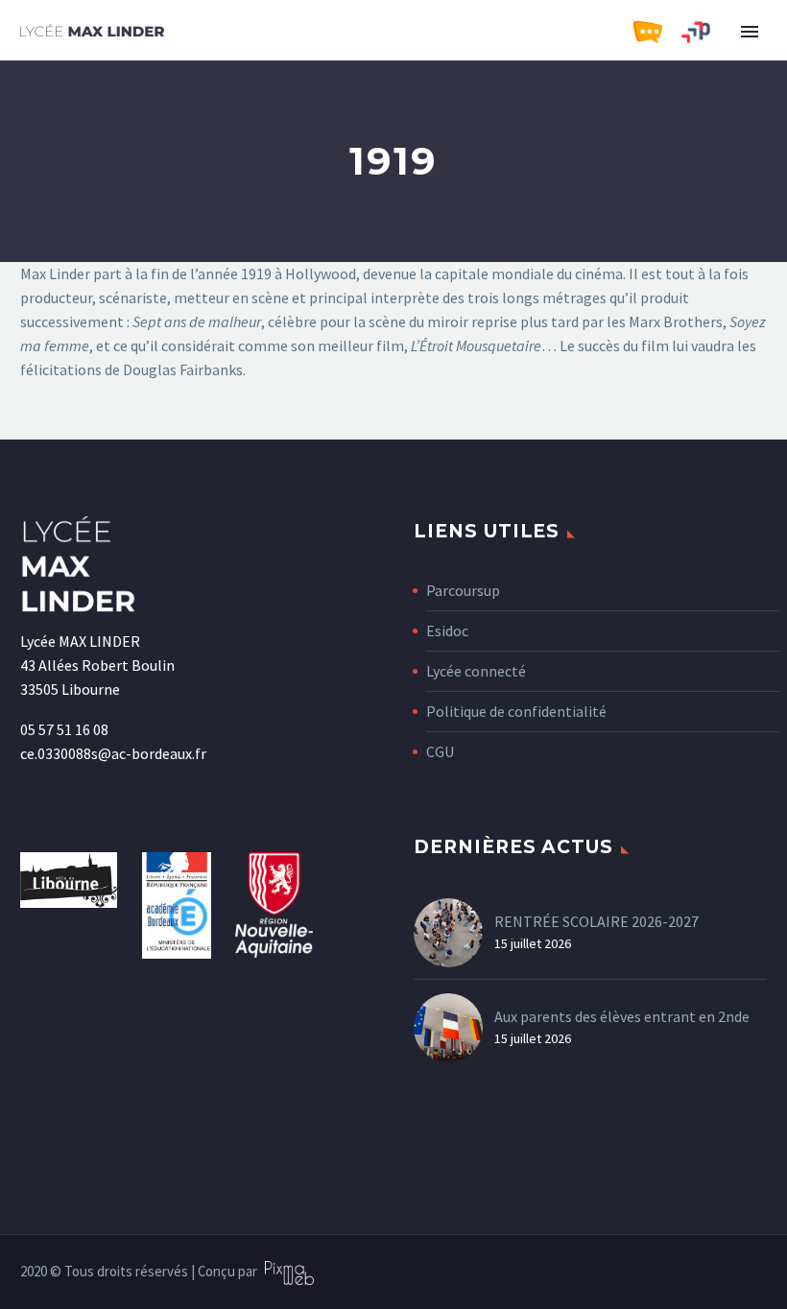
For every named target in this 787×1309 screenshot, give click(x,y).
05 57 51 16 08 (64, 729)
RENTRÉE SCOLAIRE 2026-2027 (596, 921)
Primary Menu (749, 31)
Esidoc (447, 630)
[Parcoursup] (705, 32)
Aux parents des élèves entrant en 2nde (622, 1016)
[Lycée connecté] (657, 32)
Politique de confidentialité (516, 711)
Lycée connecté (476, 670)
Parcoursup (463, 590)
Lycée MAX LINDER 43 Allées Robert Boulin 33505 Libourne (97, 665)
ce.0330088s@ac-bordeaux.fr (113, 753)
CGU (440, 751)
